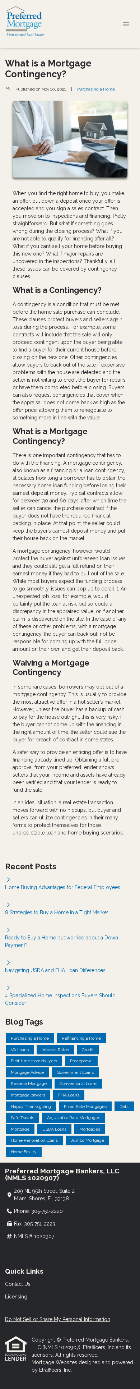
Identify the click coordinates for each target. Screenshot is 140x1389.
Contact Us (18, 1284)
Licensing (16, 1297)
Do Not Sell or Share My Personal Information (57, 1319)
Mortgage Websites (55, 1362)
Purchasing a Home (96, 89)
